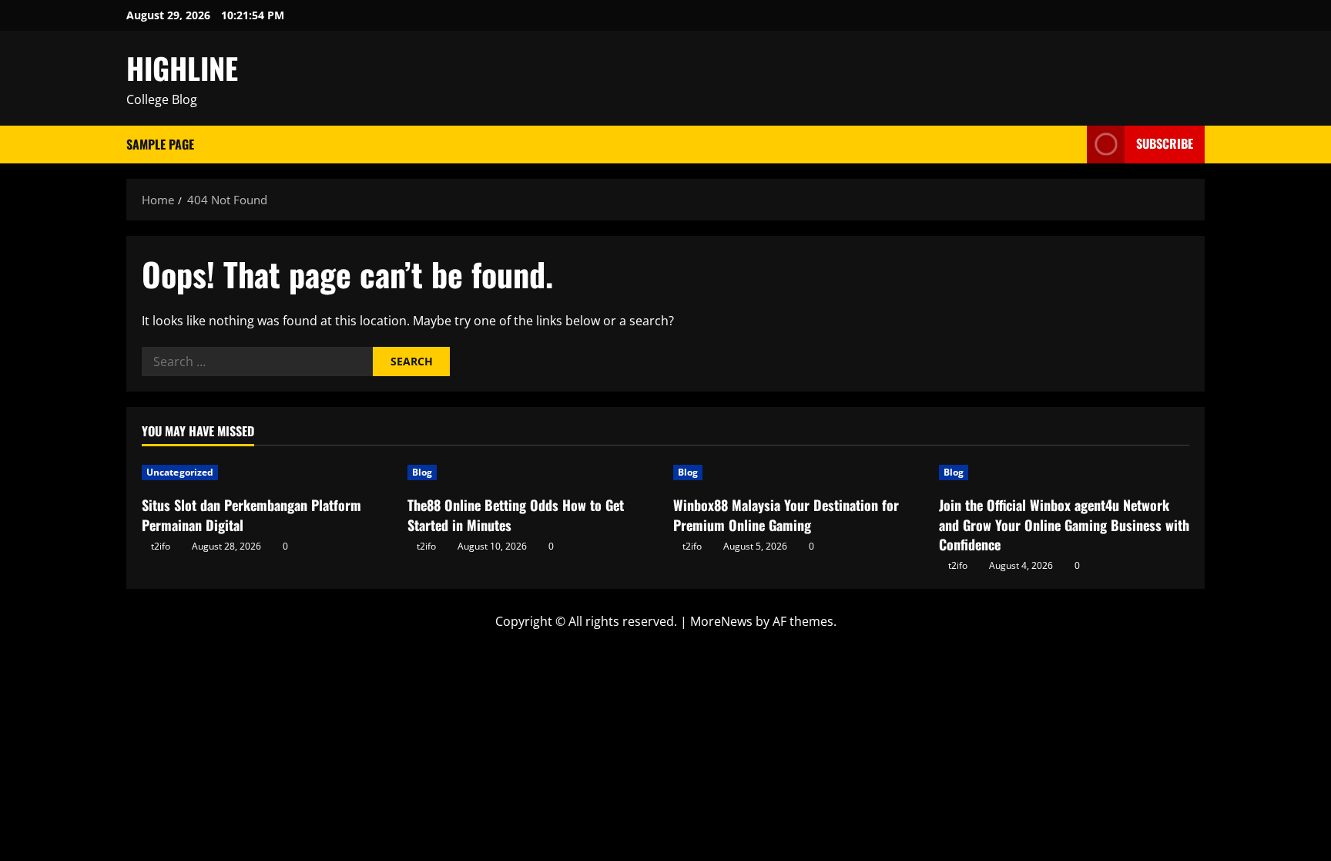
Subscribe (1164, 143)
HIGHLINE (182, 67)
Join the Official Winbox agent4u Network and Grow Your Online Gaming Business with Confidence (1064, 524)
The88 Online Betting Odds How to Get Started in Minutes (515, 514)
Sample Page (160, 144)
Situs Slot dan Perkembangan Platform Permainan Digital (251, 514)
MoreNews (721, 621)
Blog (422, 472)
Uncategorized (179, 472)
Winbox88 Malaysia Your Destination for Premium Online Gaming (786, 514)
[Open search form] (1070, 144)
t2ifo (160, 546)
